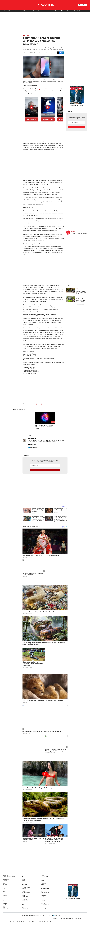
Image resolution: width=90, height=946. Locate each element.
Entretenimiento (26, 887)
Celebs (23, 880)
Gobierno (5, 890)
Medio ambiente (26, 906)
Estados (5, 895)
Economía (32, 10)
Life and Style (77, 10)
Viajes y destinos (45, 904)
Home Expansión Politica (9, 876)
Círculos (5, 904)
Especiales (43, 885)
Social (23, 907)
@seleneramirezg (34, 447)
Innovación (43, 875)
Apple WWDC (33, 404)
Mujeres (69, 10)
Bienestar (43, 907)
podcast (73, 231)
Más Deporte (44, 895)
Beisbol (43, 891)
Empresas (17, 10)
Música (23, 891)
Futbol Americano (45, 892)
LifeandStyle (6, 886)
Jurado (42, 910)
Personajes (43, 906)
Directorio (49, 921)
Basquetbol (43, 894)
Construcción (25, 896)
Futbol (42, 889)
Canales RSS (42, 921)
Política (24, 10)
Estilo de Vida (44, 908)
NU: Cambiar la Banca (76, 105)
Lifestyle (43, 896)
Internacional (40, 10)
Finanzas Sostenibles (46, 873)
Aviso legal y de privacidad (30, 921)
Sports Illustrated (45, 888)
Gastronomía (44, 902)
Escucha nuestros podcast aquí (79, 233)
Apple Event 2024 (43, 89)
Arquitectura (25, 900)
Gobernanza (25, 908)
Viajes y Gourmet (7, 908)
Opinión (5, 896)
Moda (4, 906)
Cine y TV (24, 889)
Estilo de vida (25, 881)
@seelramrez (34, 85)
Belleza (5, 907)
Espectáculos (6, 902)
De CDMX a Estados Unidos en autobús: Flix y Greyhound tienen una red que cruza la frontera (81, 301)
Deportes (24, 888)
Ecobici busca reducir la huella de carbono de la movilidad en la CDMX (81, 292)
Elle (22, 876)
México (4, 891)
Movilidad (24, 910)
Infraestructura (25, 899)
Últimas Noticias (8, 10)
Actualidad (43, 881)
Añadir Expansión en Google (46, 52)
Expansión (5, 874)
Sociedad (5, 898)
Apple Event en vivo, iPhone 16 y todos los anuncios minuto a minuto (44, 426)
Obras (56, 10)
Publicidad (11, 921)
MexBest (43, 900)
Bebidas (43, 903)
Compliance (19, 921)
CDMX (77, 288)
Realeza (5, 903)
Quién (4, 900)
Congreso (5, 892)
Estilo (23, 885)
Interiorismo (25, 902)
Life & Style (24, 884)
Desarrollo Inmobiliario (27, 898)
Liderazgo (43, 883)
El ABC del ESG (44, 876)
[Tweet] (58, 52)
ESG (62, 10)
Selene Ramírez (32, 438)
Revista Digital (82, 5)
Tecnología (49, 10)
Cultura (23, 873)
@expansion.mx (47, 915)
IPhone (39, 404)
